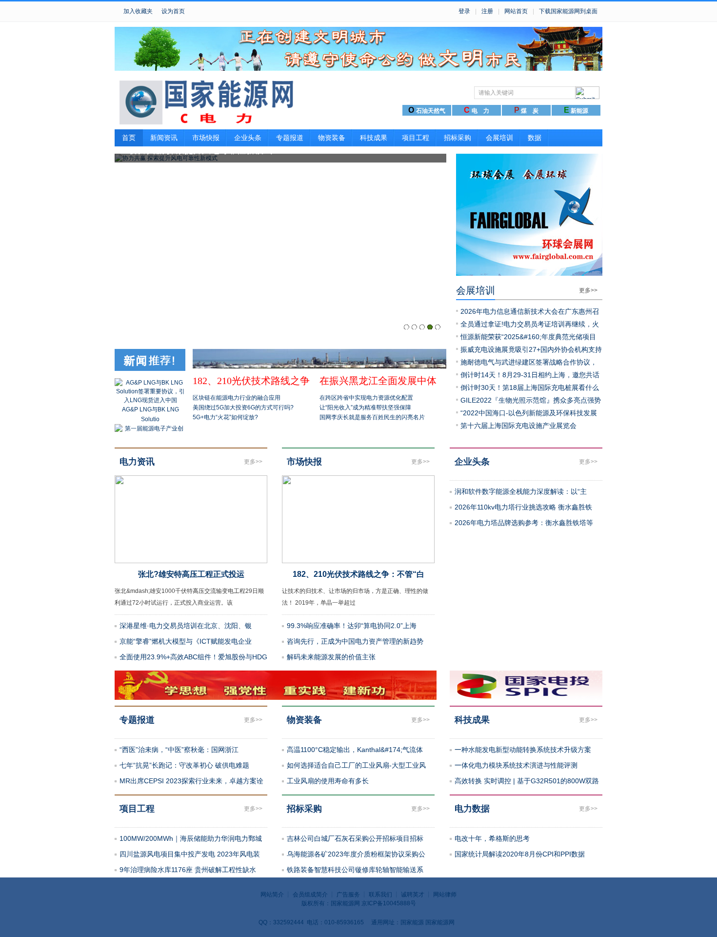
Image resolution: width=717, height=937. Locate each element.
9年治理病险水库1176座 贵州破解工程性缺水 (188, 870)
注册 (487, 11)
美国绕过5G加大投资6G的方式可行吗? (243, 407)
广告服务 (348, 894)
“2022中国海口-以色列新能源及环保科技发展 (528, 413)
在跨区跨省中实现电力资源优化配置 (366, 397)
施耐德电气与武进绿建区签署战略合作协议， (528, 362)
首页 (129, 138)
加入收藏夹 (138, 11)
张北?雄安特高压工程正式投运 (191, 574)
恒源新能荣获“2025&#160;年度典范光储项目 (528, 337)
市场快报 (205, 138)
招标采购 (457, 138)
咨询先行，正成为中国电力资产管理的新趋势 (355, 641)
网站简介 (272, 894)
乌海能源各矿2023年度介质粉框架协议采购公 (356, 854)
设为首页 (173, 11)
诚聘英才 (412, 894)
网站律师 (445, 894)
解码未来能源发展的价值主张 (331, 657)
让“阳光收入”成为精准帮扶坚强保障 (365, 407)
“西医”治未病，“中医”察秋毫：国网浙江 (179, 750)
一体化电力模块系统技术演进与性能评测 (516, 765)
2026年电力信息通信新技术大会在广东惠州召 (529, 311)
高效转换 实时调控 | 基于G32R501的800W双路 (527, 781)
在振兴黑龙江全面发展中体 (378, 380)
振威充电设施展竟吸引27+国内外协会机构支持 (531, 349)
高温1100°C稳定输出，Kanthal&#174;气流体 (355, 750)
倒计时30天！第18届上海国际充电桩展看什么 (529, 387)
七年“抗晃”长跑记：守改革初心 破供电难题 (184, 765)
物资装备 (331, 138)
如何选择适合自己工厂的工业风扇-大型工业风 (356, 765)
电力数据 (472, 809)
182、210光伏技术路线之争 (251, 380)
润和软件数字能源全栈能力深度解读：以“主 (521, 491)
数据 (534, 138)
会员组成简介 (310, 894)
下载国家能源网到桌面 (568, 11)
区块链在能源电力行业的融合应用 (236, 397)
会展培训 (499, 138)
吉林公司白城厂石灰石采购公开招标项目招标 (355, 838)
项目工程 (415, 138)
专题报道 (289, 138)
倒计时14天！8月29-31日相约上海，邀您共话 (529, 375)
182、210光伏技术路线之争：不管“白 (358, 574)
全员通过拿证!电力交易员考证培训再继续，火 (529, 324)
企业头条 (247, 138)
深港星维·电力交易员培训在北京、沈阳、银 (186, 626)
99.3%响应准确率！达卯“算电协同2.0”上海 (352, 626)
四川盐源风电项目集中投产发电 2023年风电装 (190, 854)
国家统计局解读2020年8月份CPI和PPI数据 (520, 854)
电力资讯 (137, 462)
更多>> (588, 290)
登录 (464, 11)
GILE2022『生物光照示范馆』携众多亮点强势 (530, 400)
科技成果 (373, 138)
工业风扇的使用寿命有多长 (328, 781)
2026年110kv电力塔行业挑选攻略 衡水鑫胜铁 (523, 507)
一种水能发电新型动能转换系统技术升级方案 (523, 750)
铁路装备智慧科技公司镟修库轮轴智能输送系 (355, 870)
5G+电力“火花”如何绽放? (225, 417)
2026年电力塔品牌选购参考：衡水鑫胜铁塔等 (524, 523)
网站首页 (516, 11)
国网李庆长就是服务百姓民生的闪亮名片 (372, 417)
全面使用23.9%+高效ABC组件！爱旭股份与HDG (193, 657)
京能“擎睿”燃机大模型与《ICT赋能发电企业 (186, 641)
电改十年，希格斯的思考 (492, 838)
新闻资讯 (164, 138)
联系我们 (380, 894)
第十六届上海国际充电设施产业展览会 (518, 425)
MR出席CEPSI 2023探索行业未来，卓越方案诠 (191, 781)
